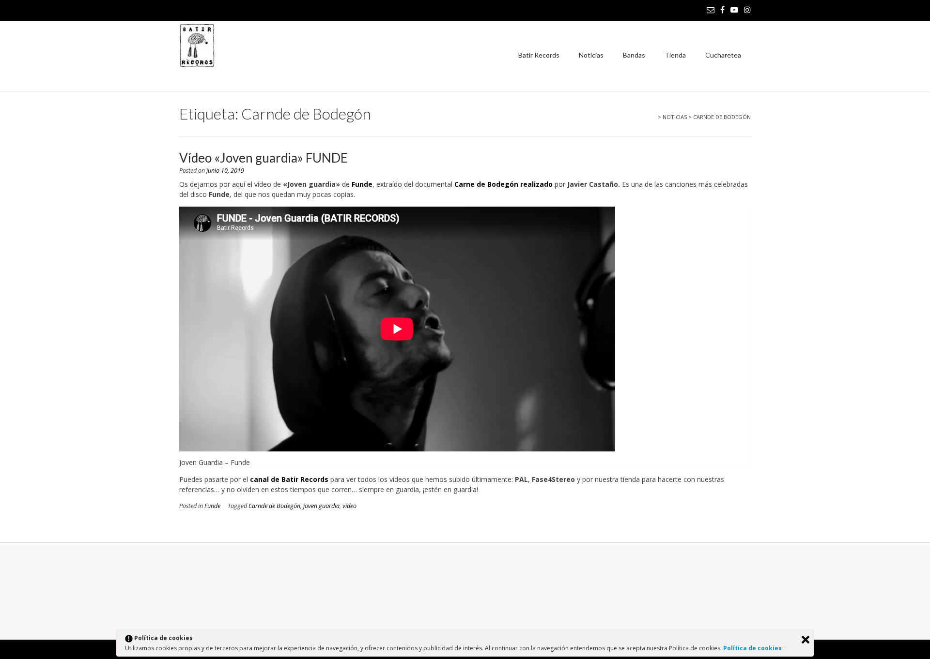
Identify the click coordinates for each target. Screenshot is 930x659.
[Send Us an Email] (710, 9)
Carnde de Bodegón (274, 506)
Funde (362, 184)
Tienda (675, 55)
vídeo (349, 506)
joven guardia (321, 506)
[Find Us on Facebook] (722, 9)
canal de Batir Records (289, 479)
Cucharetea (723, 55)
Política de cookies (753, 648)
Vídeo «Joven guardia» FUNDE (263, 157)
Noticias (591, 55)
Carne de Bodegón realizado (503, 184)
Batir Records (538, 55)
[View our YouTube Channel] (734, 9)
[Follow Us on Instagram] (747, 9)
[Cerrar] (805, 640)
